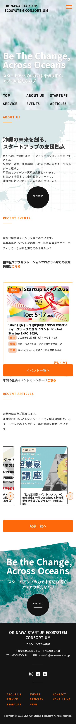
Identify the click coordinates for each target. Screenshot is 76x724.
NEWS (34, 704)
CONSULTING (61, 699)
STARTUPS (59, 95)
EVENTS (33, 103)
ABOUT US (35, 95)
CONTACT (59, 694)
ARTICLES (58, 103)
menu (69, 7)
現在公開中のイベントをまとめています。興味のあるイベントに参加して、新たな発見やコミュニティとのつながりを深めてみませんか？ (37, 243)
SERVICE (10, 103)
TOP (6, 95)
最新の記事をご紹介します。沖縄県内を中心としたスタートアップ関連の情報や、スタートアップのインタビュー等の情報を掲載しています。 (37, 421)
